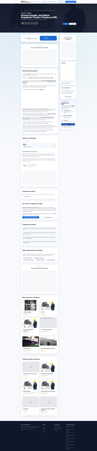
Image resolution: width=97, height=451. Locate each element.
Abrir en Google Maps (65, 83)
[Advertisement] (39, 57)
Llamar (66, 23)
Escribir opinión (27, 196)
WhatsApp (73, 23)
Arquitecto (26, 10)
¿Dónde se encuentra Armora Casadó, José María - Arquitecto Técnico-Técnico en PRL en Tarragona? (39, 233)
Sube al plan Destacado (48, 217)
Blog (55, 1)
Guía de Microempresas (30, 429)
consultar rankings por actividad (33, 127)
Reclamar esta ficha (68, 96)
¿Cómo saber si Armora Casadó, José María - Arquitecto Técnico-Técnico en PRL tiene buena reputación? (39, 238)
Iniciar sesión (61, 1)
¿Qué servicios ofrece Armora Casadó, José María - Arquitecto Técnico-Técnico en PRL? (39, 229)
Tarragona (30, 10)
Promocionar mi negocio (70, 1)
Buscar (46, 1)
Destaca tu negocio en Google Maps (31, 217)
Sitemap (44, 431)
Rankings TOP (50, 1)
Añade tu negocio (57, 426)
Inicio (43, 1)
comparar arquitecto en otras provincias (39, 126)
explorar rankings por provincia (45, 127)
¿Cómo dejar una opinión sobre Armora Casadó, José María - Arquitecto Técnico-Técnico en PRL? (39, 242)
